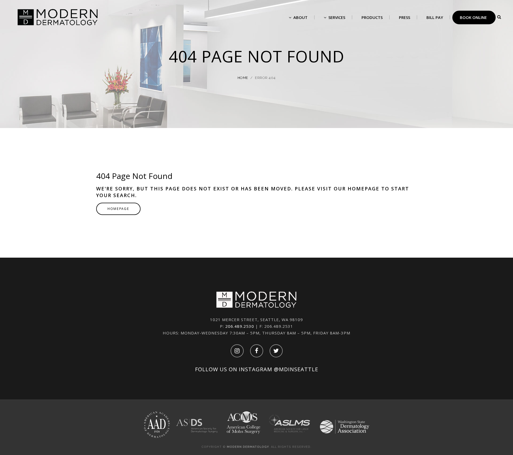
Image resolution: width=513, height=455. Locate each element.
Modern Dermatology (248, 447)
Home (243, 77)
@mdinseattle (296, 369)
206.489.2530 (239, 326)
